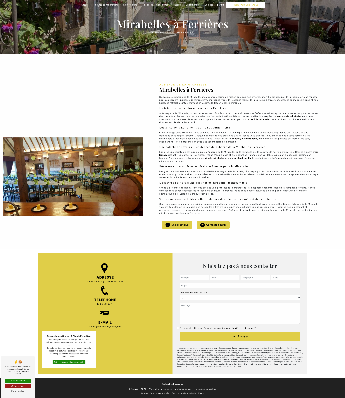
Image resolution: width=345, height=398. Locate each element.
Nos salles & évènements (155, 4)
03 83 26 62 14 (105, 304)
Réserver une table (245, 4)
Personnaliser (18, 391)
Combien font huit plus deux (194, 292)
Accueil (85, 4)
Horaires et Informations (106, 4)
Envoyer (243, 336)
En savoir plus (180, 224)
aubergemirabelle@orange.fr (105, 326)
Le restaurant (130, 4)
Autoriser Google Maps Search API (69, 362)
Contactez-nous (216, 224)
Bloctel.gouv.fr (183, 366)
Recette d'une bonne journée (155, 393)
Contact (209, 4)
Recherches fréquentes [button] (172, 384)
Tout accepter (18, 381)
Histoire (177, 4)
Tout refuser (19, 386)
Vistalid (134, 389)
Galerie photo (193, 4)
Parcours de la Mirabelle (184, 393)
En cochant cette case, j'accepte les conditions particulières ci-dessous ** (218, 328)
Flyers (201, 393)
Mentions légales (183, 389)
